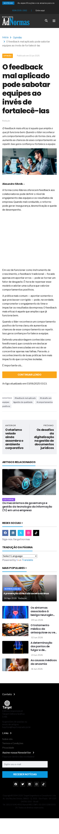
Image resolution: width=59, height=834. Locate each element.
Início (5, 37)
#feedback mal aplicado (25, 398)
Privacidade (8, 747)
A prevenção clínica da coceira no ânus (26, 593)
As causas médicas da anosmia (44, 662)
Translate (27, 560)
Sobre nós (7, 739)
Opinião (17, 37)
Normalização (12, 589)
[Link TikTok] (36, 533)
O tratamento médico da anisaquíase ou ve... (44, 628)
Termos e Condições (12, 743)
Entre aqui (40, 10)
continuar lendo (29, 374)
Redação (22, 598)
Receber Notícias (25, 774)
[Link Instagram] (28, 533)
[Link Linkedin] (13, 533)
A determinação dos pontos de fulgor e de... (41, 646)
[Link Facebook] (5, 533)
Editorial (8, 499)
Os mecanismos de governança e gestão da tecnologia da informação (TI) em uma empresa (27, 506)
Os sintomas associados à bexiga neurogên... (43, 611)
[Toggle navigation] (54, 21)
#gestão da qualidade (22, 402)
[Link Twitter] (21, 533)
